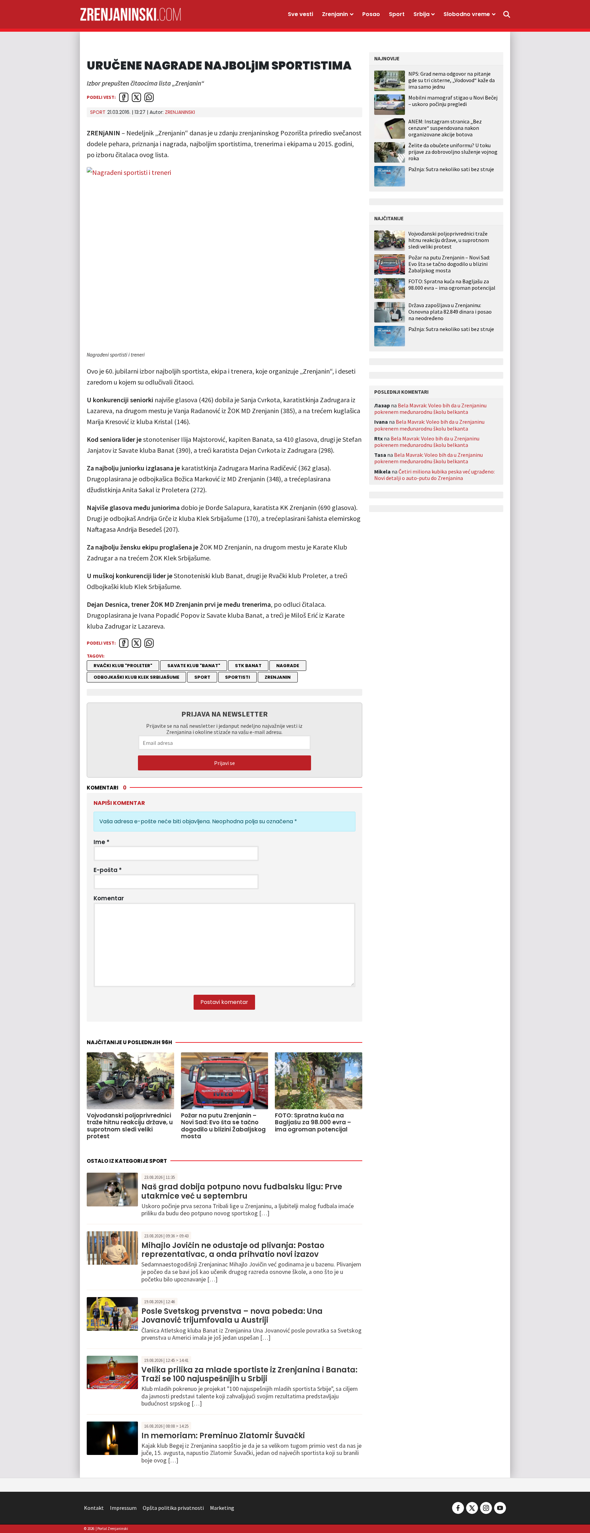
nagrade (287, 665)
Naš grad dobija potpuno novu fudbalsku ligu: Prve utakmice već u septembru (241, 1191)
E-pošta (108, 870)
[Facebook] (458, 1507)
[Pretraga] (506, 14)
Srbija (421, 14)
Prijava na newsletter (224, 714)
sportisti (237, 677)
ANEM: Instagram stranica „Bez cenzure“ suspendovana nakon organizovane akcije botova (445, 128)
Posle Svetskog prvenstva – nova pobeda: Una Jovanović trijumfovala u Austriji (232, 1315)
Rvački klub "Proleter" (123, 665)
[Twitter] (472, 1507)
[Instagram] (486, 1507)
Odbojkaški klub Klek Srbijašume (136, 677)
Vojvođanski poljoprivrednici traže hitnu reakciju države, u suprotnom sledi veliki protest (448, 240)
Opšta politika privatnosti (173, 1507)
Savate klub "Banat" (193, 665)
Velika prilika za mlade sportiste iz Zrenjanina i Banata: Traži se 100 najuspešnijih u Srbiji (249, 1374)
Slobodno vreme (467, 14)
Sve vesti (300, 14)
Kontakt (94, 1507)
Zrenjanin (335, 14)
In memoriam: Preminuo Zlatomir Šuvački (223, 1435)
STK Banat (248, 665)
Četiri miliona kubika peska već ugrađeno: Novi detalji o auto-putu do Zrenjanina (434, 474)
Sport (397, 14)
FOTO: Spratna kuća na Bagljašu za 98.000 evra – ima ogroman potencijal (451, 284)
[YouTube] (499, 1507)
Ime (102, 842)
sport (202, 677)
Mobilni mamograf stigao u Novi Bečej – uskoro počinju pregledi (452, 100)
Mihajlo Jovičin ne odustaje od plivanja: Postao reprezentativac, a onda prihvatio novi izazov (232, 1250)
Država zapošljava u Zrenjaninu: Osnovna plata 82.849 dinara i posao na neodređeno (450, 311)
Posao (371, 14)
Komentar (109, 898)
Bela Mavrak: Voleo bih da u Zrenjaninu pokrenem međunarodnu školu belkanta (430, 408)
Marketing (222, 1507)
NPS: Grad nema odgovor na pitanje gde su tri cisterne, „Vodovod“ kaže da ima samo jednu (451, 80)
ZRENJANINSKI (180, 112)
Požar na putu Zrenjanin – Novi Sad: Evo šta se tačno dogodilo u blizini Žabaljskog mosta (449, 264)
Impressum (123, 1507)
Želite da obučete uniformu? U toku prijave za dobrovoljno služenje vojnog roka (452, 152)
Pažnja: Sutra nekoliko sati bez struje (451, 169)
